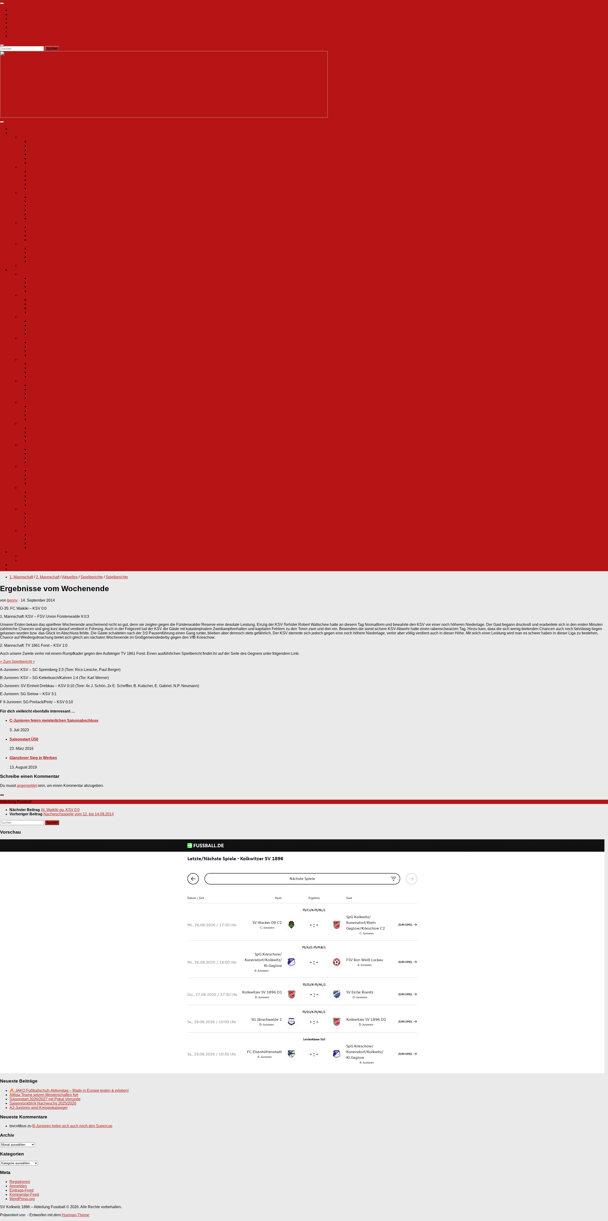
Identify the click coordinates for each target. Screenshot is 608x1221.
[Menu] (2, 3)
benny (12, 600)
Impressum (19, 27)
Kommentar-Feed (24, 1194)
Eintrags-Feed (21, 1190)
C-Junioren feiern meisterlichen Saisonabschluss (54, 720)
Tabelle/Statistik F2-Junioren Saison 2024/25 (66, 518)
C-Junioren (28, 338)
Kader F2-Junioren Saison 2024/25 (58, 513)
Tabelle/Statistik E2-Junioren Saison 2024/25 (66, 453)
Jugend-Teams (22, 270)
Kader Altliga (39, 197)
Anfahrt (25, 560)
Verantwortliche (32, 556)
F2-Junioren (29, 509)
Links (14, 565)
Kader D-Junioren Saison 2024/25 (57, 406)
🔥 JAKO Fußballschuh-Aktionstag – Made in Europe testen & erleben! (69, 1090)
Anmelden (18, 1186)
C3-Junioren (29, 381)
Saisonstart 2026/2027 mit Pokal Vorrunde (45, 1099)
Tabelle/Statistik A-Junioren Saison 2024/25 (65, 282)
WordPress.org (22, 1199)
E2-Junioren (29, 445)
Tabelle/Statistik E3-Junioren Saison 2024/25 (66, 475)
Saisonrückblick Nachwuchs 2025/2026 (43, 1103)
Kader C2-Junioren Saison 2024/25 (58, 364)
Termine (35, 159)
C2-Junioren (29, 359)
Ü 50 (23, 223)
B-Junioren (28, 295)
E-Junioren (28, 424)
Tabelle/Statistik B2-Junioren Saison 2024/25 (66, 325)
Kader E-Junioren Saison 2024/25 (57, 428)
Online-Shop (20, 19)
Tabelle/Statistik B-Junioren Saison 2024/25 (65, 304)
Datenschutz (20, 31)
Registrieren (20, 1182)
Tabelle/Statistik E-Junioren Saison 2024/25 (65, 432)
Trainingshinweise (43, 548)
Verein (15, 14)
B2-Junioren (29, 317)
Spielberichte (39, 154)
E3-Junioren (29, 466)
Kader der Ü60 (40, 248)
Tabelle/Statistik (41, 253)
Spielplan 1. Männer (45, 146)
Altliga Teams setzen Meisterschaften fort (44, 1095)
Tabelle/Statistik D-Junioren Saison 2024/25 (65, 411)
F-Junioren (28, 488)
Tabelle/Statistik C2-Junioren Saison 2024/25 (66, 368)
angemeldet (27, 786)
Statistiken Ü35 (41, 201)
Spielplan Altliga (42, 206)
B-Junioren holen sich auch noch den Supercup (72, 1126)
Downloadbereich (24, 36)
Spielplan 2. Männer (45, 176)
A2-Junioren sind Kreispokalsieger (39, 1108)
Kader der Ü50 (40, 227)
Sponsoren (37, 163)
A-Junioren (28, 274)
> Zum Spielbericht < (17, 662)
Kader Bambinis (42, 535)
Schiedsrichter (31, 265)
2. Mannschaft (31, 167)
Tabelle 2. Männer (43, 180)
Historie (16, 569)
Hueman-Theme (75, 1215)
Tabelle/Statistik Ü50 (45, 231)
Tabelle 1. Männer (43, 150)
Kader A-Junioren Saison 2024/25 (57, 278)
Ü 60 (23, 244)
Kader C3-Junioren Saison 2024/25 (58, 385)
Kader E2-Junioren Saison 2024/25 (58, 449)
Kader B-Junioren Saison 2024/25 (57, 300)
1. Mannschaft (31, 137)
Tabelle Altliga (40, 210)
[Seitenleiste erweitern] (2, 795)
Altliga (24, 193)
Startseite (17, 10)
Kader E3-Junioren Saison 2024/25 (58, 471)
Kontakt (16, 552)
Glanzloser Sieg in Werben (33, 758)
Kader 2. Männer (42, 171)
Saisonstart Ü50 (24, 739)
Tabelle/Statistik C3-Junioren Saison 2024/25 (66, 389)
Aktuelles (17, 129)
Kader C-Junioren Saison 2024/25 (57, 342)
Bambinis (27, 530)
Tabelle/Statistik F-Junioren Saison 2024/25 (65, 496)
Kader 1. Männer (42, 141)
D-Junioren (28, 402)
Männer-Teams (22, 133)
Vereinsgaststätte (24, 23)
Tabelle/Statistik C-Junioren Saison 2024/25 (65, 347)
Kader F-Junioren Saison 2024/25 (57, 492)
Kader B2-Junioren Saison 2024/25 (58, 321)
